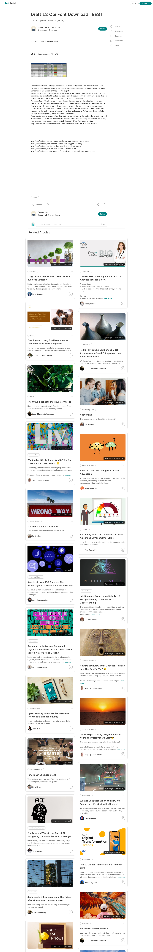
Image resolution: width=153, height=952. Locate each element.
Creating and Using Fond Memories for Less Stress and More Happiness (47, 342)
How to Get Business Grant (41, 775)
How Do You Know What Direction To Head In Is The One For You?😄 (102, 667)
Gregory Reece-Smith (93, 688)
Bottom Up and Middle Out (94, 928)
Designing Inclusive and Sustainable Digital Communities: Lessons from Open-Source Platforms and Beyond (49, 649)
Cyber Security (35, 708)
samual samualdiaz (40, 600)
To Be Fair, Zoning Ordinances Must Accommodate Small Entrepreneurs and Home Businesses (101, 353)
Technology (86, 795)
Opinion (84, 529)
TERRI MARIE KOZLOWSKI (42, 356)
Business (33, 271)
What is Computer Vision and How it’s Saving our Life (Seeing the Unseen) (100, 802)
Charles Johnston (91, 620)
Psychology (86, 345)
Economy (85, 923)
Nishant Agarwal (91, 883)
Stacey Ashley (90, 304)
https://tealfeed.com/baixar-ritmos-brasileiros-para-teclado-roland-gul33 (60, 141)
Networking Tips (88, 410)
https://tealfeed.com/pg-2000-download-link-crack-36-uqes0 (56, 146)
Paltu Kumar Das (91, 550)
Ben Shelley (89, 424)
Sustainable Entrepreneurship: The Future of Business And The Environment (49, 899)
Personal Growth (88, 465)
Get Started (146, 3)
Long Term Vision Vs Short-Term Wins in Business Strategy (49, 278)
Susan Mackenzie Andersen (95, 369)
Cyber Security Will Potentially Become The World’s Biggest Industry (48, 715)
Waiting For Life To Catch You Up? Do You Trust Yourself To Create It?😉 (49, 462)
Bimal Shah (36, 787)
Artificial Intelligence (37, 828)
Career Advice (35, 521)
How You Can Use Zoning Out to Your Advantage (99, 472)
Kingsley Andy (37, 851)
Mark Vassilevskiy (39, 912)
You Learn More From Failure (42, 526)
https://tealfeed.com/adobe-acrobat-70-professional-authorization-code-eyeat (63, 151)
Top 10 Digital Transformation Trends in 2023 (101, 866)
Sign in (134, 3)
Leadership (86, 271)
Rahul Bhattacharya (39, 667)
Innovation (33, 641)
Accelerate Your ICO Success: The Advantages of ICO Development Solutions (50, 584)
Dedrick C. (36, 729)
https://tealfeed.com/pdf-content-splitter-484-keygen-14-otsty (56, 144)
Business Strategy (36, 577)
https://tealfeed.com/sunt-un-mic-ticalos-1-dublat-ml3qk (53, 149)
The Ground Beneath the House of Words (49, 402)
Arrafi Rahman (90, 819)
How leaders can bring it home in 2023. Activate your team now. (100, 278)
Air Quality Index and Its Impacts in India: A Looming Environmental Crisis (101, 536)
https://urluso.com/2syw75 (47, 54)
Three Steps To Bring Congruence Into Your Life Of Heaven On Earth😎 (100, 736)
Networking (86, 415)
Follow (102, 29)
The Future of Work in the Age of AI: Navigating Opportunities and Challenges (49, 835)
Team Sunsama (91, 488)
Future (35, 197)
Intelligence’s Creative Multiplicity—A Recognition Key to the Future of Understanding (100, 599)
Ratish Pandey (37, 294)
